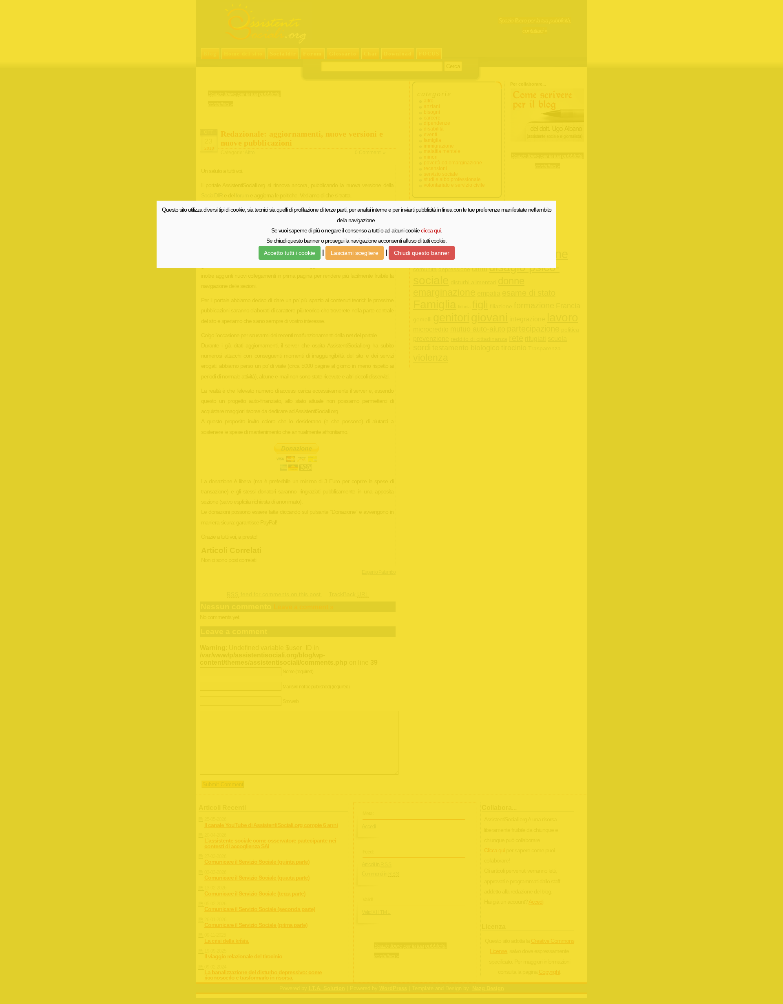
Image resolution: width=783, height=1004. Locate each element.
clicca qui (430, 230)
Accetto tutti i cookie (289, 253)
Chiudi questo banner (421, 253)
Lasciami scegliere (354, 253)
